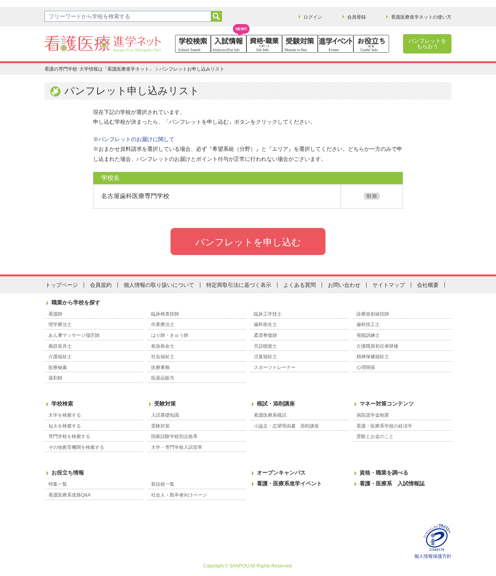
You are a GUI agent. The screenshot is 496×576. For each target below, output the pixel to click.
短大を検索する (64, 426)
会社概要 (428, 285)
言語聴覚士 (265, 346)
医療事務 (160, 367)
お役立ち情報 (68, 472)
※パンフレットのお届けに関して (133, 139)
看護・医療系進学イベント (289, 483)
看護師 (55, 314)
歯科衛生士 (265, 324)
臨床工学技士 (268, 314)
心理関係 (365, 367)
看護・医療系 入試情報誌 (392, 483)
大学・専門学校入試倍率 (176, 447)
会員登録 (356, 17)
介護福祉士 (60, 356)
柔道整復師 (265, 335)
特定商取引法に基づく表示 (238, 285)
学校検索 (62, 403)
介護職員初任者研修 (377, 346)
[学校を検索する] (193, 44)
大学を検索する (64, 415)
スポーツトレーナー (275, 367)
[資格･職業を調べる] (264, 44)
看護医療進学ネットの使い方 (421, 17)
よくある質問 (299, 285)
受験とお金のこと (375, 436)
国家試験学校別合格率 (174, 436)
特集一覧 (57, 484)
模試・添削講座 (276, 403)
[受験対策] (300, 44)
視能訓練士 (368, 335)
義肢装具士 (60, 346)
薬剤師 (55, 378)
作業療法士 (162, 324)
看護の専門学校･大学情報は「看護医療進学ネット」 (99, 69)
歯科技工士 (368, 324)
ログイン (312, 17)
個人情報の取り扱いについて (159, 285)
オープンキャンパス (281, 472)
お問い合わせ (344, 285)
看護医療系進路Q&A (69, 495)
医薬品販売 (162, 378)
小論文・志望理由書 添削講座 (286, 426)
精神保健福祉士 (372, 356)
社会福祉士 (162, 356)
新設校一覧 (162, 484)
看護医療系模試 (270, 415)
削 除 (372, 196)
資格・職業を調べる (384, 472)
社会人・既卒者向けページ (179, 495)
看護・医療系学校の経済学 (384, 426)
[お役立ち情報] (371, 44)
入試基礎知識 (165, 415)
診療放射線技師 (372, 314)
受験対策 (165, 403)
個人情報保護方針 (432, 556)
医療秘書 (57, 367)
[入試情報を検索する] (228, 44)
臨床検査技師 (165, 314)
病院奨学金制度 (372, 415)
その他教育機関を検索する (76, 447)
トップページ (61, 285)
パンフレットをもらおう (427, 43)
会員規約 (101, 285)
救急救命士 (162, 346)
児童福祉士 (265, 356)
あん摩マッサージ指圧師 (74, 335)
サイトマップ (388, 285)
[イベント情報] (335, 44)
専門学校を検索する (69, 436)
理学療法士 (60, 324)
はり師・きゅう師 (169, 335)
